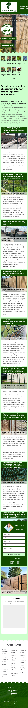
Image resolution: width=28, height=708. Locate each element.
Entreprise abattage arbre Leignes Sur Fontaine (23, 659)
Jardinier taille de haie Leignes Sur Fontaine (5, 668)
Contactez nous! (7, 45)
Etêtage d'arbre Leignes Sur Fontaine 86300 (23, 669)
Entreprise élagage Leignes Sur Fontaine (14, 658)
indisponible (24, 6)
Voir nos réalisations (8, 38)
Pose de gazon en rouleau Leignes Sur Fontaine (14, 667)
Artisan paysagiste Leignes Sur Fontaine (5, 658)
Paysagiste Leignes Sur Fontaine (5, 651)
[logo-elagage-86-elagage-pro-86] (9, 7)
